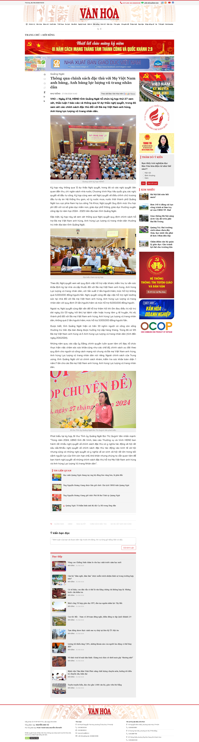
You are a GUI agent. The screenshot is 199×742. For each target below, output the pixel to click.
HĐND (70, 524)
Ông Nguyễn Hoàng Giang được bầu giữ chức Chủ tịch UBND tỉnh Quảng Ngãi (96, 485)
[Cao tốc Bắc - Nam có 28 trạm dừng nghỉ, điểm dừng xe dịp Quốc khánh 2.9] (59, 620)
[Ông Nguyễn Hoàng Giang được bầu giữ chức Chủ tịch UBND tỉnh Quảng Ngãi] (56, 487)
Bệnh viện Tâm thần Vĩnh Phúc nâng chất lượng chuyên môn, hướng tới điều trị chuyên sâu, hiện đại (100, 672)
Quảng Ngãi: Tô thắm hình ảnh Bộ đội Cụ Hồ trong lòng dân (90, 505)
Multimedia (169, 24)
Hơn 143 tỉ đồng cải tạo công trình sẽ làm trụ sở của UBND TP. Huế (161, 207)
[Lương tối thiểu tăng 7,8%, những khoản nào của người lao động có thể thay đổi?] (59, 648)
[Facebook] (44, 74)
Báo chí (46, 24)
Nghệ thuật (82, 24)
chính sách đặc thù (98, 524)
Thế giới (161, 24)
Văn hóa (39, 24)
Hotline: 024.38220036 (131, 3)
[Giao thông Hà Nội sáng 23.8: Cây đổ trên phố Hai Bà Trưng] (143, 218)
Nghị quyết (81, 524)
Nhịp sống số (149, 24)
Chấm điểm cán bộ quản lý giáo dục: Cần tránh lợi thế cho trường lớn (162, 244)
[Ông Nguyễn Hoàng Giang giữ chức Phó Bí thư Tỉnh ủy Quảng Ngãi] (56, 497)
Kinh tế (103, 24)
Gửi (143, 183)
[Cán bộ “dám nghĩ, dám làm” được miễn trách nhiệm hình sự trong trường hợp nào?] (59, 580)
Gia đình (74, 24)
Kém (146, 178)
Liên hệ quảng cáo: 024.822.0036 (88, 736)
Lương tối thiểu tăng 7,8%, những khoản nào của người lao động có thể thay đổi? (100, 645)
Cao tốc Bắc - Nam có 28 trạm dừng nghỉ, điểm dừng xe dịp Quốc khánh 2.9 (99, 616)
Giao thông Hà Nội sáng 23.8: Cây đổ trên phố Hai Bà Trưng (162, 218)
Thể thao (60, 24)
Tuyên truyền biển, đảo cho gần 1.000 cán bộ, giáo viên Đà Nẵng (95, 684)
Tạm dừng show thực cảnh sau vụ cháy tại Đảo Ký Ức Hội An (93, 630)
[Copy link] (44, 88)
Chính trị (32, 24)
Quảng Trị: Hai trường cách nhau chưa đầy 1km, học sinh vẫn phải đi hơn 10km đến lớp (161, 231)
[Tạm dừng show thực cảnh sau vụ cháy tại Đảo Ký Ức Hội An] (59, 634)
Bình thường (150, 175)
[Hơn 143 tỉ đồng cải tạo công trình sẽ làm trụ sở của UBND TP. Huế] (143, 206)
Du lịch (67, 24)
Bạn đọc (141, 24)
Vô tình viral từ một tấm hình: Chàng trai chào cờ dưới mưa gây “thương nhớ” (100, 657)
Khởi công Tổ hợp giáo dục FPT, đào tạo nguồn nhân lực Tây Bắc (95, 603)
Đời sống (96, 24)
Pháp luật (133, 24)
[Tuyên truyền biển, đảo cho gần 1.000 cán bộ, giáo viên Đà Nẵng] (59, 688)
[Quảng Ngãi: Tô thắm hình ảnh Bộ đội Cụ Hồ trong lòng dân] (56, 507)
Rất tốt (148, 173)
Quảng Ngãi (59, 524)
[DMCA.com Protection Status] (32, 738)
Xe (156, 24)
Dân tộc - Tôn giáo (113, 24)
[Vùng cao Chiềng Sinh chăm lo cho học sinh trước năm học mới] (59, 566)
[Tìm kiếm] (98, 29)
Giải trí (89, 24)
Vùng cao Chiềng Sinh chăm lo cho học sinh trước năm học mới (94, 562)
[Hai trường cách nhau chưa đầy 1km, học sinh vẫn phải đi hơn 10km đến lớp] (143, 229)
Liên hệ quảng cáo (151, 3)
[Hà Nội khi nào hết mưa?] (143, 196)
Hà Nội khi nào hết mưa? (159, 196)
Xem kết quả (152, 183)
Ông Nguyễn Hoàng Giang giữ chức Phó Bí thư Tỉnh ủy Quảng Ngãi (91, 495)
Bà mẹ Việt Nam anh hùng (121, 524)
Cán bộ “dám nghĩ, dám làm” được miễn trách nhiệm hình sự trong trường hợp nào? (101, 577)
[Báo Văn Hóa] (99, 711)
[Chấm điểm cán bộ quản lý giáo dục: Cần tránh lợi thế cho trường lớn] (143, 243)
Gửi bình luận (128, 548)
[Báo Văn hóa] (99, 13)
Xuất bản (53, 24)
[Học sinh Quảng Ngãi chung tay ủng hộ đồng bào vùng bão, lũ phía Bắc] (56, 477)
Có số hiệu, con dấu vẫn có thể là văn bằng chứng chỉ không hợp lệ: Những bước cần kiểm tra (99, 591)
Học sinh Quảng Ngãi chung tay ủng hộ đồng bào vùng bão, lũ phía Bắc (93, 475)
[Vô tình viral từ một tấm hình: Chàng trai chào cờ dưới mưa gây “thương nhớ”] (59, 661)
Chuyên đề (125, 24)
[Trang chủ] (26, 24)
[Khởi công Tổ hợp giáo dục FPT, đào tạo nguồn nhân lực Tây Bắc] (59, 607)
